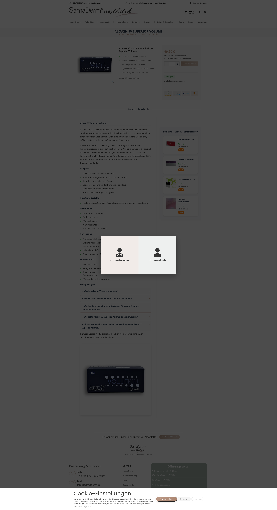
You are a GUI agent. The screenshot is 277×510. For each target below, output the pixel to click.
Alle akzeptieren (166, 499)
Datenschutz (78, 507)
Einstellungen (184, 499)
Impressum (87, 507)
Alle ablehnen (197, 499)
